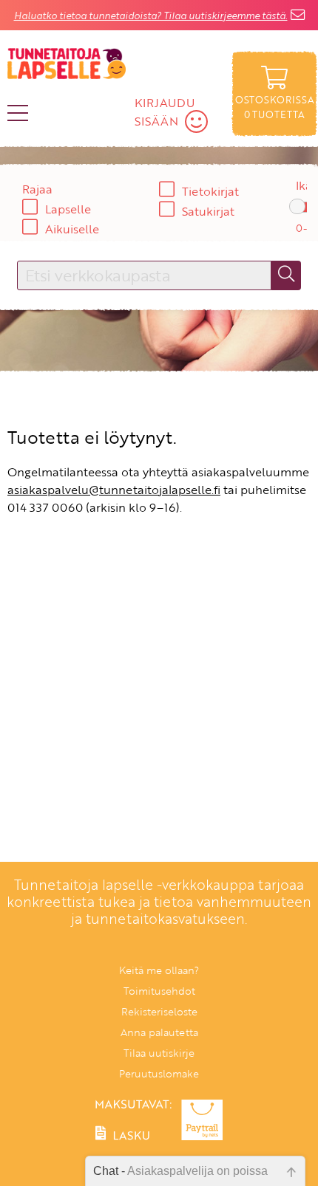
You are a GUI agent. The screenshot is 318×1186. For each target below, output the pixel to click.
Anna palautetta (159, 1032)
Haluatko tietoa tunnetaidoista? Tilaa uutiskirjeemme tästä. (151, 15)
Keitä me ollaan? (159, 970)
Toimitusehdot (159, 990)
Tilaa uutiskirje (159, 1052)
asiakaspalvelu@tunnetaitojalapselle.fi (113, 489)
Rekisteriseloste (159, 1011)
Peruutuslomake (159, 1073)
